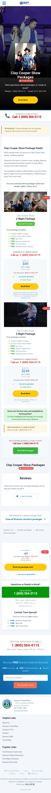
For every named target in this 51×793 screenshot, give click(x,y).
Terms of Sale (37, 771)
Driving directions (21, 711)
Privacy (12, 774)
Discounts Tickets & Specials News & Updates (25, 669)
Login (26, 771)
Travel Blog (6, 740)
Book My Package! (25, 451)
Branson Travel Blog (10, 726)
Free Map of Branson (10, 759)
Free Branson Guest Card (12, 752)
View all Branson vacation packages (24, 517)
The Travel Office (13, 771)
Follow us (34, 774)
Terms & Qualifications (29, 297)
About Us (6, 723)
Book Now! (23, 100)
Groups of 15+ (7, 730)
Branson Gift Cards (9, 762)
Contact (5, 733)
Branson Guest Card (23, 241)
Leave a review (26, 496)
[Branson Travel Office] (26, 2)
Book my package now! (23, 567)
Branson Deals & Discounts (12, 755)
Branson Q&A (7, 737)
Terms (21, 774)
